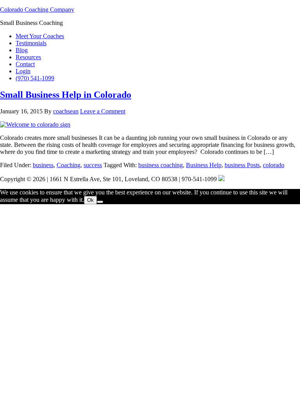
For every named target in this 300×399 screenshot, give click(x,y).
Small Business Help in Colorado (65, 95)
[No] (100, 202)
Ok (90, 200)
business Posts (242, 165)
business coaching (160, 165)
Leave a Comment (102, 111)
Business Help (203, 165)
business (43, 165)
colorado (273, 165)
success (93, 165)
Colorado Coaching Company (37, 9)
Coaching (68, 165)
